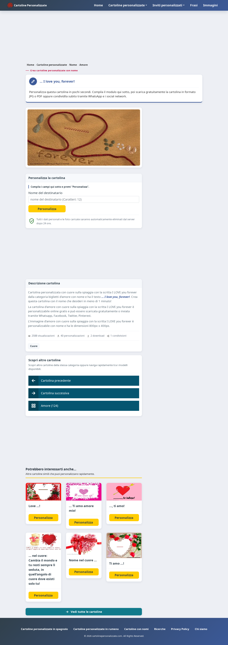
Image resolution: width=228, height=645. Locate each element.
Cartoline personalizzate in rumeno (96, 629)
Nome (73, 64)
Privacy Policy (180, 629)
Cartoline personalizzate (126, 5)
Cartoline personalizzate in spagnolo (44, 629)
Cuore (33, 346)
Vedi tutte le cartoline (86, 612)
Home (98, 5)
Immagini (210, 5)
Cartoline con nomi (136, 629)
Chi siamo (201, 629)
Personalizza (43, 518)
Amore (83, 64)
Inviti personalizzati (167, 5)
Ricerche (159, 629)
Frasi (194, 5)
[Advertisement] (114, 38)
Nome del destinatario (45, 193)
